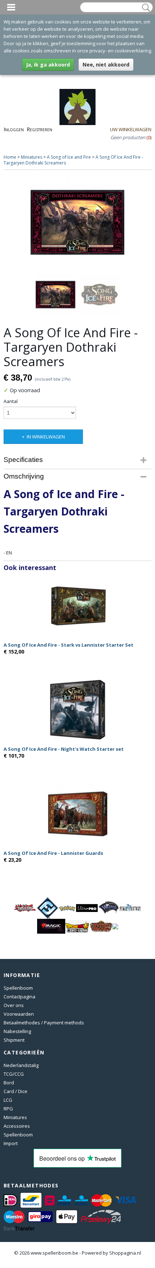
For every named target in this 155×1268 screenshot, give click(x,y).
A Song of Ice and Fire (69, 157)
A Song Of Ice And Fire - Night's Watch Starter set (64, 749)
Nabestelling (17, 1031)
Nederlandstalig (21, 1065)
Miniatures (31, 157)
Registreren (39, 129)
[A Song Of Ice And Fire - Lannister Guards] (77, 814)
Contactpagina (19, 996)
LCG (8, 1100)
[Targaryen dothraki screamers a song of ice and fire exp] (77, 222)
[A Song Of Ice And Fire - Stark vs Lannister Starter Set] (77, 605)
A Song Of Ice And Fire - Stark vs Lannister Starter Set (68, 645)
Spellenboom (18, 988)
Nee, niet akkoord (106, 64)
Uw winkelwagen (130, 129)
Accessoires (17, 1126)
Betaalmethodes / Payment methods (44, 1022)
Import (11, 1143)
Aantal (11, 401)
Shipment (14, 1040)
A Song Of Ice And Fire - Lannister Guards (53, 853)
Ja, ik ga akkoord (48, 64)
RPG (8, 1108)
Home (10, 157)
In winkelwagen (46, 436)
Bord (9, 1082)
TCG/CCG (14, 1074)
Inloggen (14, 129)
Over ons (14, 1005)
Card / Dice (15, 1091)
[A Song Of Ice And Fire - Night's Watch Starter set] (77, 710)
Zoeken (144, 7)
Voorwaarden (19, 1014)
